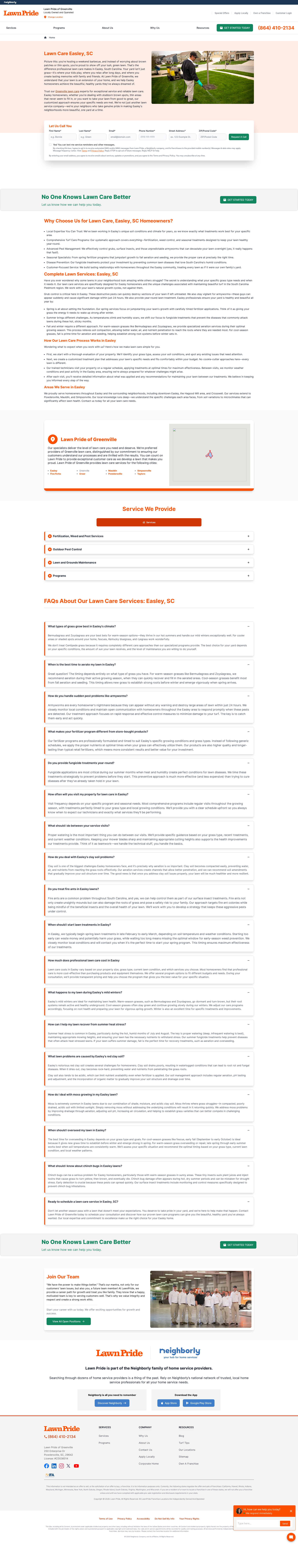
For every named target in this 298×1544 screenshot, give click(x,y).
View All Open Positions (66, 1321)
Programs (104, 1442)
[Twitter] (68, 1465)
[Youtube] (76, 1465)
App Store (171, 1403)
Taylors (141, 473)
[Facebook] (46, 1465)
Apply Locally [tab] (241, 13)
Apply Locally (147, 1456)
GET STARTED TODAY (240, 199)
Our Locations (187, 1449)
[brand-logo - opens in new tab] (119, 1353)
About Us (144, 1442)
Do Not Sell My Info (164, 1518)
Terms (84, 150)
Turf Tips (184, 1442)
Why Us (143, 1435)
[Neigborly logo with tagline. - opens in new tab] (180, 1353)
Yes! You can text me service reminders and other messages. (84, 144)
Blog (181, 1435)
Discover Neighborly (110, 1403)
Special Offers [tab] (222, 13)
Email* (112, 130)
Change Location (55, 17)
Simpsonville (144, 470)
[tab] (11, 28)
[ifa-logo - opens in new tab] (50, 1475)
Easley (53, 470)
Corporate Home (149, 1463)
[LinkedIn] (54, 1465)
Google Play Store (200, 1403)
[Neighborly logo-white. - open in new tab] (10, 2)
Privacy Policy (97, 150)
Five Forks (55, 473)
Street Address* (177, 130)
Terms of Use (106, 1518)
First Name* (55, 130)
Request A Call (238, 137)
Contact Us (145, 1449)
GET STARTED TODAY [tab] (237, 27)
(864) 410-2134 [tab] (276, 28)
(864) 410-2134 (62, 1436)
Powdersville (115, 473)
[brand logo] (21, 13)
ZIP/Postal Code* (208, 130)
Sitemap (183, 1456)
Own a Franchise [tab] (262, 13)
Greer (82, 473)
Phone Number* (147, 130)
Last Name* (85, 130)
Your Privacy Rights (189, 1518)
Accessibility (143, 1518)
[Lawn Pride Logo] (69, 1428)
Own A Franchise (189, 1463)
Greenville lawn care (67, 91)
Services (151, 522)
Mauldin (112, 470)
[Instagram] (61, 1465)
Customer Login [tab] (284, 13)
